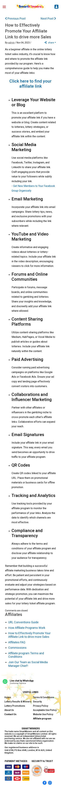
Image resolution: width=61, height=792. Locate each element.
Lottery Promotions (14, 706)
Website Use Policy (43, 714)
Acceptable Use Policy (45, 710)
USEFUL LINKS (30, 692)
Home (7, 697)
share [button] (51, 42)
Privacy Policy (40, 706)
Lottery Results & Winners (17, 701)
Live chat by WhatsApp (22, 680)
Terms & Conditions (43, 697)
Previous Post (16, 18)
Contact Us (10, 714)
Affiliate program (42, 718)
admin (11, 42)
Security (37, 701)
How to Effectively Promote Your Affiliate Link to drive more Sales (28, 31)
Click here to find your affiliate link (30, 84)
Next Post (47, 18)
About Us (9, 710)
